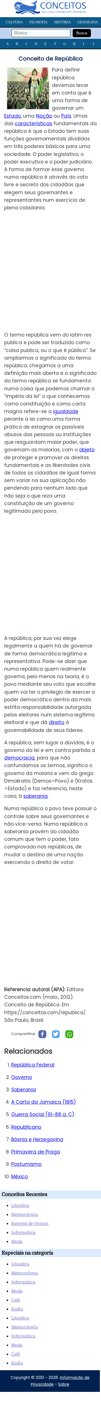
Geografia (87, 22)
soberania (35, 796)
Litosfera (20, 1205)
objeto (87, 449)
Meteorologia (24, 1214)
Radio (17, 1309)
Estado (12, 116)
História (62, 22)
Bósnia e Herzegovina (37, 1139)
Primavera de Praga (35, 1151)
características (33, 123)
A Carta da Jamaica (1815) (43, 1102)
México (19, 1176)
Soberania (23, 1089)
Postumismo (26, 1164)
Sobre (63, 1384)
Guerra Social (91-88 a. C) (42, 1114)
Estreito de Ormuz (30, 1223)
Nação (44, 116)
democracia (19, 757)
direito (56, 722)
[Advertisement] (50, 271)
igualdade (65, 411)
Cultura (14, 22)
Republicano (26, 1127)
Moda (16, 1241)
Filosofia (38, 22)
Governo (21, 1077)
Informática (23, 1232)
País (66, 116)
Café (15, 1300)
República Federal (32, 1064)
